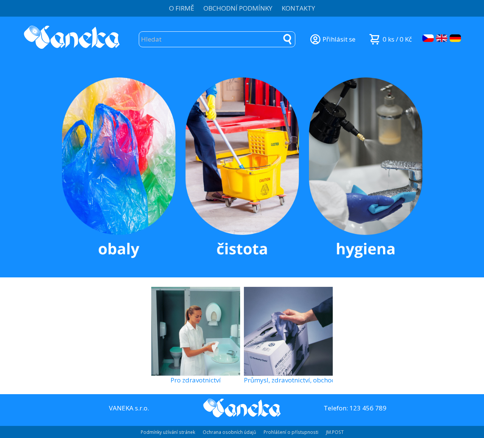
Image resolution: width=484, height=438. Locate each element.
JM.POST (335, 432)
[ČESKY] (428, 38)
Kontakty (298, 8)
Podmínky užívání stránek (168, 432)
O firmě (181, 8)
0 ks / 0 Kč (397, 39)
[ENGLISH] (441, 38)
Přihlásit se (339, 39)
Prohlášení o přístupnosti (291, 432)
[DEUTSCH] (455, 38)
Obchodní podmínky (237, 8)
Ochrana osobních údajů (229, 432)
